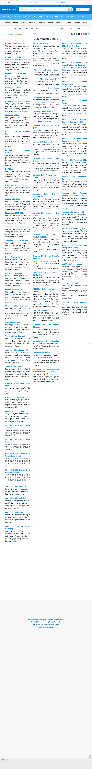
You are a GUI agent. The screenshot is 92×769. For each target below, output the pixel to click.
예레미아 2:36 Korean (41, 311)
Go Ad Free (4, 759)
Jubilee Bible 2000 (12, 199)
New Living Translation (14, 57)
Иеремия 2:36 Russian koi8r (73, 212)
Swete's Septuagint (41, 44)
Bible (4, 34)
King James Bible (12, 115)
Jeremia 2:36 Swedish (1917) (73, 229)
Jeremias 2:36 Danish (14, 512)
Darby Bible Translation (14, 273)
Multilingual (10, 34)
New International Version (15, 44)
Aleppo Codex (53, 88)
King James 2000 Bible (14, 213)
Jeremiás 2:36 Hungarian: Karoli (46, 97)
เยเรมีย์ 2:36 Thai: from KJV (72, 264)
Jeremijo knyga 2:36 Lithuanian (46, 341)
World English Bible (13, 322)
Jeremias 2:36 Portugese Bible (74, 160)
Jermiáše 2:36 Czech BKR (15, 498)
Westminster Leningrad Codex (46, 70)
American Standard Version (16, 241)
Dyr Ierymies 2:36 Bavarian (16, 397)
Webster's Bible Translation (16, 306)
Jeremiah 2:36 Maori (41, 353)
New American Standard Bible (17, 101)
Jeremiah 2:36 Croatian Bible (17, 487)
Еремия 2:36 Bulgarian (14, 411)
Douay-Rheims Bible (13, 257)
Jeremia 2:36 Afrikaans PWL (16, 350)
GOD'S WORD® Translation (16, 185)
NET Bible (9, 169)
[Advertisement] (46, 586)
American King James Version (17, 227)
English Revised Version (15, 290)
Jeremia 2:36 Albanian (14, 367)
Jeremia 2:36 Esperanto (43, 111)
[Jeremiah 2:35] (3, 349)
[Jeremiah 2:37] (89, 349)
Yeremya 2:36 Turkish (71, 283)
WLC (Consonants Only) (49, 79)
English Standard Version (15, 74)
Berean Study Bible (13, 87)
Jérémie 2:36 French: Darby (44, 142)
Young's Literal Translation (16, 336)
